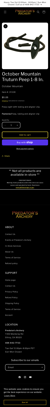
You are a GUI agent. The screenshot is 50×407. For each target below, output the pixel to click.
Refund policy (11, 263)
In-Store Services (13, 246)
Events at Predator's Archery (18, 240)
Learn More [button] (9, 396)
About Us (9, 252)
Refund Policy (11, 297)
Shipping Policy (12, 303)
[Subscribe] (42, 367)
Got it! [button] (25, 402)
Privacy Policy (11, 292)
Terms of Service (13, 257)
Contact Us (10, 234)
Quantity (5, 120)
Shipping (5, 100)
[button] (5, 12)
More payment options (25, 149)
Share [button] (7, 156)
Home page (10, 280)
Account (9, 315)
